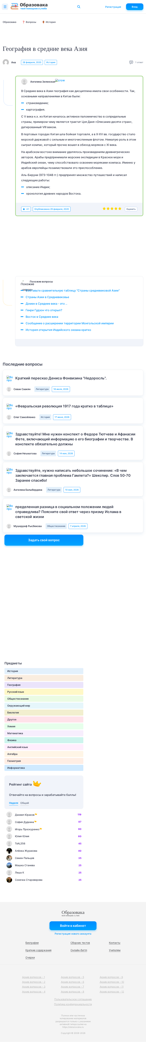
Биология (13, 712)
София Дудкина (24, 821)
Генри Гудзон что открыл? (44, 310)
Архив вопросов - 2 (33, 981)
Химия (11, 726)
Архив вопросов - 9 (111, 977)
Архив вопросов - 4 (33, 991)
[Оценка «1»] (104, 209)
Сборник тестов (80, 942)
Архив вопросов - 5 (72, 977)
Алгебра (12, 753)
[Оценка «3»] (112, 209)
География (13, 684)
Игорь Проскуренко (27, 829)
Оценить (131, 209)
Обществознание (56, 526)
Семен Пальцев (24, 857)
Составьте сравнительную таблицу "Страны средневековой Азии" (73, 290)
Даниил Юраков (25, 814)
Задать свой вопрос (44, 540)
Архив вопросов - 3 (33, 986)
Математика (15, 733)
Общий (24, 802)
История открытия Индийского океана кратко (58, 330)
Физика (11, 740)
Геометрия (14, 760)
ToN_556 (20, 843)
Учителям (115, 950)
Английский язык (17, 747)
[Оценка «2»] (108, 209)
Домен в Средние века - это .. (46, 303)
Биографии (32, 942)
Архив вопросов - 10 (112, 981)
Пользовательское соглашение (73, 999)
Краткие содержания (38, 950)
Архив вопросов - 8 (72, 991)
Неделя (13, 802)
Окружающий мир (18, 705)
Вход (135, 6)
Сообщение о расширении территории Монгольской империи (70, 323)
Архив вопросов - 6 (72, 981)
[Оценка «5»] (119, 209)
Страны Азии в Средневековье (47, 297)
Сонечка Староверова (28, 879)
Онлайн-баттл (79, 950)
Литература (42, 389)
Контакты (114, 942)
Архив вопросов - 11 (112, 986)
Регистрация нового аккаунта (73, 933)
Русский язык (15, 691)
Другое (11, 719)
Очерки (30, 957)
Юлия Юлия (22, 836)
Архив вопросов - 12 (112, 991)
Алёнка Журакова (26, 850)
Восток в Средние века (42, 316)
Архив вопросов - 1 (33, 977)
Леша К (19, 872)
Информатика (16, 767)
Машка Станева (25, 865)
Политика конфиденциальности (73, 1004)
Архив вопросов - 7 (72, 986)
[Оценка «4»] (116, 209)
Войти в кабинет (73, 926)
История (50, 62)
